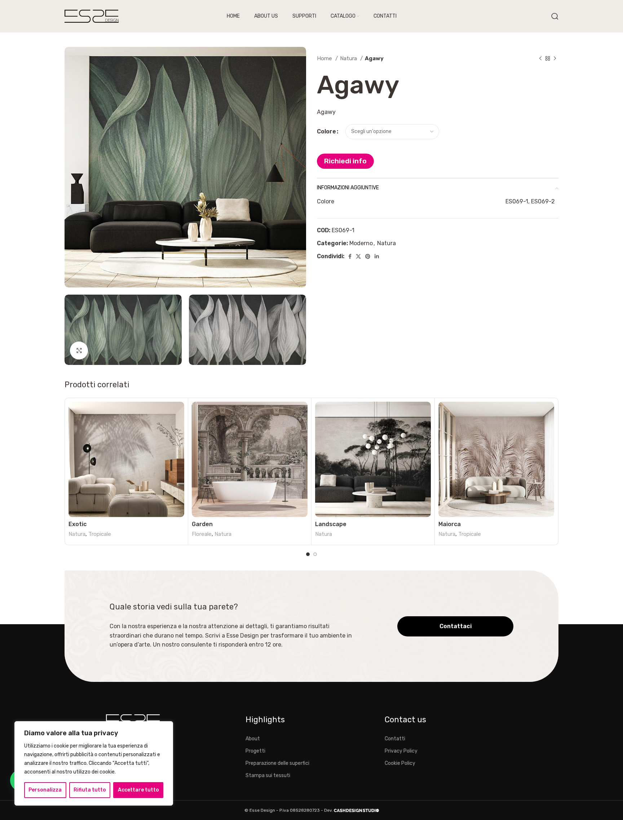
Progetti (255, 751)
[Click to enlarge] (79, 350)
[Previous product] (540, 58)
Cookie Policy (400, 763)
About (253, 739)
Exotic (78, 524)
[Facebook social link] (350, 256)
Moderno (361, 243)
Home (325, 58)
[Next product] (554, 58)
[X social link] (358, 256)
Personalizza (45, 790)
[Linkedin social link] (376, 256)
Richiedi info (345, 161)
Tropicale (99, 534)
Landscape (330, 524)
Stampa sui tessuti (268, 775)
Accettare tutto (138, 790)
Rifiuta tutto (90, 790)
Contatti (395, 739)
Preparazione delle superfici (277, 763)
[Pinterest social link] (367, 256)
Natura (349, 58)
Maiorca (449, 524)
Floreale (202, 534)
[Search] (555, 16)
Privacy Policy (401, 751)
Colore (326, 131)
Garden (202, 524)
